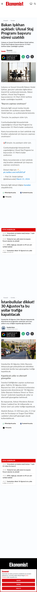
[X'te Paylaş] (32, 56)
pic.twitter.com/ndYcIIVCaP (14, 172)
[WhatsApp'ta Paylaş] (23, 56)
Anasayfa (5, 20)
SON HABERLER (8, 230)
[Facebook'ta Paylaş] (27, 56)
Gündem (13, 20)
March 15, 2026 (23, 179)
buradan (27, 185)
